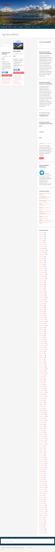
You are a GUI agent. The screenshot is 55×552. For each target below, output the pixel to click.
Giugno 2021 (41, 355)
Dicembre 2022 (42, 319)
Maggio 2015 (41, 499)
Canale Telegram (48, 175)
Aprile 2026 (41, 240)
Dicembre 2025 (42, 248)
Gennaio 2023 (42, 317)
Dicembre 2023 (42, 295)
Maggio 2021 (41, 357)
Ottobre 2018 (42, 418)
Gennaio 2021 (42, 365)
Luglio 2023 (41, 305)
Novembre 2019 (42, 392)
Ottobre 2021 (42, 347)
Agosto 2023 (41, 303)
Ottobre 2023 (42, 299)
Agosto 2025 (41, 256)
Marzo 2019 (41, 408)
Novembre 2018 (42, 416)
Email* (40, 137)
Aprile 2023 (41, 311)
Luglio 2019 (41, 400)
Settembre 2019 (42, 396)
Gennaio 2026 (42, 246)
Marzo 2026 (41, 242)
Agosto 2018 (41, 422)
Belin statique (16, 51)
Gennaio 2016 (42, 483)
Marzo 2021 (41, 361)
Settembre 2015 (42, 491)
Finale (9, 80)
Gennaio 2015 (42, 507)
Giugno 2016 (41, 473)
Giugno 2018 (41, 426)
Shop (33, 27)
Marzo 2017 (41, 455)
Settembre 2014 (42, 515)
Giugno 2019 (41, 402)
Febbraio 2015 (42, 505)
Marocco (3, 83)
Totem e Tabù (27, 27)
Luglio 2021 (41, 353)
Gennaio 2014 (42, 530)
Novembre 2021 (42, 345)
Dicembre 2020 (42, 367)
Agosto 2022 (41, 327)
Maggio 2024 (41, 286)
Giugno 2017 (41, 450)
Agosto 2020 (41, 374)
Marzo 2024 (41, 290)
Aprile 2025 (41, 264)
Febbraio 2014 (42, 529)
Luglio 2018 (41, 424)
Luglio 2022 (41, 329)
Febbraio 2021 (42, 363)
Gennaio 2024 (42, 294)
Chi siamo (10, 27)
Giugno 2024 (41, 284)
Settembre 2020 (42, 372)
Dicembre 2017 (42, 438)
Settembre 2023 (42, 301)
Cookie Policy (11, 541)
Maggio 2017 (41, 451)
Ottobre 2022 (42, 323)
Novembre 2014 (42, 511)
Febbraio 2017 (42, 457)
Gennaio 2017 (42, 459)
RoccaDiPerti (20, 83)
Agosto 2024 (41, 280)
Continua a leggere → (6, 75)
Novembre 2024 (42, 274)
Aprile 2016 (41, 477)
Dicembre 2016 (42, 461)
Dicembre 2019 (42, 390)
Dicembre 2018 (42, 414)
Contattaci (38, 27)
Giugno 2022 (41, 331)
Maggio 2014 (41, 523)
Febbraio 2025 (42, 268)
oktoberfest (7, 83)
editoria (14, 78)
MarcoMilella (8, 82)
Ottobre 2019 (42, 394)
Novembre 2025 (42, 250)
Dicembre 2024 (42, 272)
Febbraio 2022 (42, 339)
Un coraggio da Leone (47, 211)
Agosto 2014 (41, 517)
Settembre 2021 (42, 349)
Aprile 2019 (41, 406)
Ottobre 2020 (42, 371)
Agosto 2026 (41, 232)
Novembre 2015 (42, 487)
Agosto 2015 (41, 493)
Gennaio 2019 (42, 412)
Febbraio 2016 (42, 481)
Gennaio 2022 (42, 341)
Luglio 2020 (41, 376)
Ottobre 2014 (42, 513)
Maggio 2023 (41, 309)
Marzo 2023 (41, 313)
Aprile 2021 (41, 359)
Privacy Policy (5, 541)
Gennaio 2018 (42, 436)
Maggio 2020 (41, 380)
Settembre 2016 (42, 467)
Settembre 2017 (42, 444)
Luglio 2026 (41, 234)
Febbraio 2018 (42, 434)
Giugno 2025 (41, 260)
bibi (2, 80)
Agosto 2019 (41, 398)
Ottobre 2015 (42, 489)
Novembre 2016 (42, 463)
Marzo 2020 (41, 384)
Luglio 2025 (41, 258)
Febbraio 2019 (42, 410)
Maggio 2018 (41, 428)
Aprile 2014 (41, 525)
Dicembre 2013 (42, 532)
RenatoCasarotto (16, 82)
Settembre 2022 (42, 325)
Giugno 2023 (41, 307)
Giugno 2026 (41, 236)
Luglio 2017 (41, 448)
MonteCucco (20, 79)
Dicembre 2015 (42, 485)
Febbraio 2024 (42, 292)
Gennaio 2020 (42, 388)
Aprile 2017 (41, 453)
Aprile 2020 (41, 382)
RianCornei (15, 83)
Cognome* (41, 131)
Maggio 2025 (41, 262)
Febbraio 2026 (42, 244)
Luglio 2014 (41, 519)
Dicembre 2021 (42, 343)
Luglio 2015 (41, 495)
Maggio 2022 (41, 333)
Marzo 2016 (41, 479)
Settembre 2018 (42, 420)
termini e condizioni (47, 143)
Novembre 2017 (42, 440)
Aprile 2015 (41, 501)
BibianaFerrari (5, 80)
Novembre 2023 (42, 297)
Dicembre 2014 (42, 509)
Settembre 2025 (42, 254)
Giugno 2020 (41, 378)
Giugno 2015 (41, 497)
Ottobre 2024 (42, 276)
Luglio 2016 (41, 471)
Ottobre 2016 (42, 465)
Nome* (40, 126)
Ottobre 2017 (42, 442)
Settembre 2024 (42, 278)
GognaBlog (6, 5)
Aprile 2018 (41, 430)
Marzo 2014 (41, 527)
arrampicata (8, 79)
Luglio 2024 (41, 282)
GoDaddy (2, 549)
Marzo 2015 (41, 503)
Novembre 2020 (42, 369)
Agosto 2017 (41, 446)
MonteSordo (15, 80)
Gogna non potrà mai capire (6, 53)
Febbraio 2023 (42, 315)
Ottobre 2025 (42, 252)
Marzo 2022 (41, 337)
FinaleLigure (18, 78)
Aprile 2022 (41, 335)
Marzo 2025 (41, 266)
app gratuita (49, 183)
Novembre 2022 (42, 321)
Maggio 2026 (41, 238)
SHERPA (15, 27)
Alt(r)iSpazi (20, 27)
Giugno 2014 (41, 521)
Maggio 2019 (41, 404)
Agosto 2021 (41, 351)
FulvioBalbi (3, 82)
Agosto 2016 (41, 469)
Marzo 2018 (41, 432)
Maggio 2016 (41, 475)
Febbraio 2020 (42, 386)
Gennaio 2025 (42, 270)
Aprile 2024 (41, 288)
